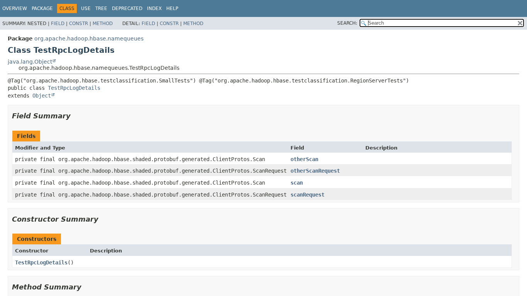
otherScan (304, 159)
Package (42, 8)
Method (103, 23)
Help (172, 8)
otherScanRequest (315, 171)
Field (57, 23)
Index (154, 8)
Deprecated (127, 8)
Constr (78, 23)
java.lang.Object (30, 62)
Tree (101, 8)
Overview (14, 8)
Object (41, 95)
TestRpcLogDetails (74, 88)
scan (297, 183)
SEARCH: (347, 23)
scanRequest (307, 195)
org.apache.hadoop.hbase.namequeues (89, 38)
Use (86, 8)
